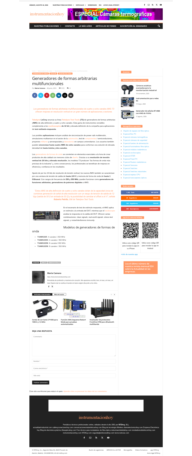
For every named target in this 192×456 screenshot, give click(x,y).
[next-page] (114, 294)
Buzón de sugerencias (96, 450)
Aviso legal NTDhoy (111, 5)
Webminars (92, 5)
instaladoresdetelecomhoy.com (143, 430)
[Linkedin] (58, 95)
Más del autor (59, 294)
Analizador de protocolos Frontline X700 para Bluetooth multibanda (102, 322)
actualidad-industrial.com (42, 427)
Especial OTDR (129, 156)
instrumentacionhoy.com (72, 433)
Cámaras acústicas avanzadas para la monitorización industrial (146, 87)
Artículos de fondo (106, 26)
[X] (156, 5)
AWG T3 (44, 262)
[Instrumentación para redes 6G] (127, 102)
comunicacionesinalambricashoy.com (88, 427)
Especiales (80, 5)
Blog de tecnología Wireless (112, 427)
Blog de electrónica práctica (50, 430)
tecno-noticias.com (122, 433)
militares (44, 142)
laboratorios (69, 142)
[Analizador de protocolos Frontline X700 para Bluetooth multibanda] (103, 308)
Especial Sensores (130, 165)
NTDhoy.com (87, 433)
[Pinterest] (46, 95)
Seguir (155, 198)
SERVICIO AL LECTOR (114, 450)
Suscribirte (153, 209)
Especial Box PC (129, 134)
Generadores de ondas (45, 71)
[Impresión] (70, 95)
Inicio (34, 71)
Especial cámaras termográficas (135, 137)
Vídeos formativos (141, 450)
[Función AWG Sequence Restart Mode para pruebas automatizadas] (74, 308)
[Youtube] (160, 5)
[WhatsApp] (52, 95)
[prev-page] (111, 294)
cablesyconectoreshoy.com (62, 427)
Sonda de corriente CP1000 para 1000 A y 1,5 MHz (45, 321)
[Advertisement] (96, 48)
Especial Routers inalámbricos (134, 162)
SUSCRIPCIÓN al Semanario (133, 26)
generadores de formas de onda (49, 154)
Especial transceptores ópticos (135, 178)
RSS (100, 5)
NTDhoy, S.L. (124, 425)
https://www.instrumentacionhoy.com (58, 277)
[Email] (64, 95)
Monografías (128, 450)
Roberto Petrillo (54, 262)
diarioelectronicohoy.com (133, 427)
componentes (90, 138)
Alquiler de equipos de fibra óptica (136, 131)
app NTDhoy (154, 450)
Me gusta (154, 192)
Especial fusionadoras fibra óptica (136, 146)
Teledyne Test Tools (65, 73)
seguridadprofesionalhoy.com (103, 433)
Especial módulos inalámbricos (135, 150)
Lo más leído (85, 26)
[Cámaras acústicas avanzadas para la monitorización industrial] (127, 89)
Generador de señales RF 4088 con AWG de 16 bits (148, 112)
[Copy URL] (76, 95)
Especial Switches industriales (134, 171)
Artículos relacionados (42, 294)
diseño (75, 157)
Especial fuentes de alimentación (135, 143)
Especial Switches (130, 168)
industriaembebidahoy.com (121, 430)
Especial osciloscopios (132, 153)
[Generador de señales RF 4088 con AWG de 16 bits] (127, 114)
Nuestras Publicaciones (46, 26)
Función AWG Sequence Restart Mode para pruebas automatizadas (73, 322)
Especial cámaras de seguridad (135, 140)
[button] (159, 26)
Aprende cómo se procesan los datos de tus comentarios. (85, 391)
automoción (73, 138)
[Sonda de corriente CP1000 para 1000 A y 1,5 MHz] (45, 308)
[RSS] (152, 5)
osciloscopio (110, 211)
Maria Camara (40, 88)
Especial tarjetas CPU (131, 175)
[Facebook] (144, 5)
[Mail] (148, 5)
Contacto (70, 26)
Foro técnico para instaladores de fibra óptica (94, 430)
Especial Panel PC (130, 159)
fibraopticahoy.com (69, 430)
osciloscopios (54, 126)
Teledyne (53, 73)
